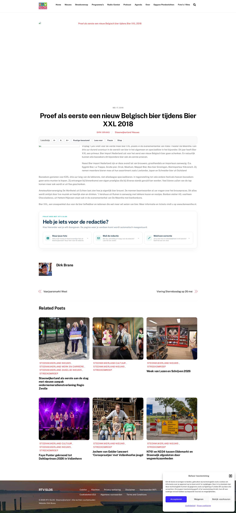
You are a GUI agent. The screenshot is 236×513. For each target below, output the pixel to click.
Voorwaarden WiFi (148, 489)
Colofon (83, 489)
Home (58, 5)
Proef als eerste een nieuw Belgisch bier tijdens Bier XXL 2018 (118, 120)
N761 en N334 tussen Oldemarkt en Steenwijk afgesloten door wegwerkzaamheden (170, 455)
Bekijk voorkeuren (221, 499)
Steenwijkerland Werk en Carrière (61, 366)
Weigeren (198, 499)
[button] (230, 476)
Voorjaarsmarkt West (55, 291)
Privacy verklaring (204, 506)
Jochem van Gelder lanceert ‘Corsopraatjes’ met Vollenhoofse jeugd (118, 453)
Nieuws (68, 5)
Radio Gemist (113, 5)
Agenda (138, 5)
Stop (119, 140)
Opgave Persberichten (164, 5)
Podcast (127, 5)
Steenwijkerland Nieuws (127, 132)
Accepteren (176, 499)
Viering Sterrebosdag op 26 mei (175, 291)
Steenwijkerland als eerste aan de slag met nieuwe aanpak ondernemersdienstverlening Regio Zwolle (63, 383)
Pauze (110, 140)
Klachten (95, 489)
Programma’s (98, 5)
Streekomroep (81, 5)
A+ (67, 140)
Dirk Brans (103, 132)
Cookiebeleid (190, 506)
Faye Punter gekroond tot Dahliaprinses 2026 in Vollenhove (60, 456)
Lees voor (98, 140)
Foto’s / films (184, 5)
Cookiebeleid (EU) (88, 494)
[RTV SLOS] (43, 8)
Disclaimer (130, 489)
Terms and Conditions (137, 494)
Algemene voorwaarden (111, 494)
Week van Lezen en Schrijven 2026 (169, 371)
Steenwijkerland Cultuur (109, 363)
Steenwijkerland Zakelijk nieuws (60, 370)
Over (148, 5)
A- (54, 140)
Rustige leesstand (81, 140)
